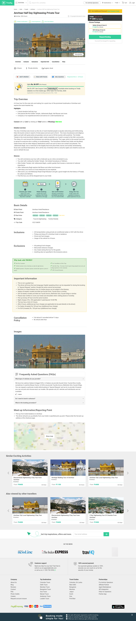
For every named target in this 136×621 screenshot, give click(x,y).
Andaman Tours (45, 596)
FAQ (12, 592)
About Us (14, 582)
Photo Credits (15, 594)
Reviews (13, 587)
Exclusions (35, 61)
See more (61, 215)
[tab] (49, 379)
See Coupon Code (113, 11)
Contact (13, 589)
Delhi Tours (43, 585)
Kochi (71, 594)
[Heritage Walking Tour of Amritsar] (68, 468)
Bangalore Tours (45, 589)
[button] (117, 2)
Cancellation (55, 61)
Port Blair (72, 598)
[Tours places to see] (7, 2)
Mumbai (72, 589)
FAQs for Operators (105, 592)
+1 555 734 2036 (48, 570)
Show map (49, 436)
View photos (78, 54)
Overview (18, 61)
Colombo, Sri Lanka (75, 582)
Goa (70, 596)
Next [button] (74, 351)
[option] (49, 351)
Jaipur (71, 592)
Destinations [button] (107, 3)
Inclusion (26, 61)
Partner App (102, 594)
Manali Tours (44, 594)
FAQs (63, 61)
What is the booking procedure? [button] (25, 403)
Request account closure (19, 598)
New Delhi (72, 585)
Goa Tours (43, 592)
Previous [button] (24, 351)
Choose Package (94, 22)
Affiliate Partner (104, 585)
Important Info (45, 61)
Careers (13, 596)
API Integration (103, 589)
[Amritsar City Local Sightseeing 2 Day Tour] (106, 468)
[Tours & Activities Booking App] (96, 607)
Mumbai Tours (45, 587)
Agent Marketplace (105, 587)
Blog (12, 585)
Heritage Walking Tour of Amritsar (63, 477)
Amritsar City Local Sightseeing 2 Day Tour (104, 477)
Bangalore (72, 587)
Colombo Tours (45, 582)
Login (133, 3)
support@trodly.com (50, 568)
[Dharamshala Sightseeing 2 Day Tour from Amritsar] (30, 468)
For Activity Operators (92, 3)
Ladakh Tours (44, 598)
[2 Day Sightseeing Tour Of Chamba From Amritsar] (106, 505)
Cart (126, 3)
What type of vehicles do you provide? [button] (28, 379)
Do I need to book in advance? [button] (25, 398)
